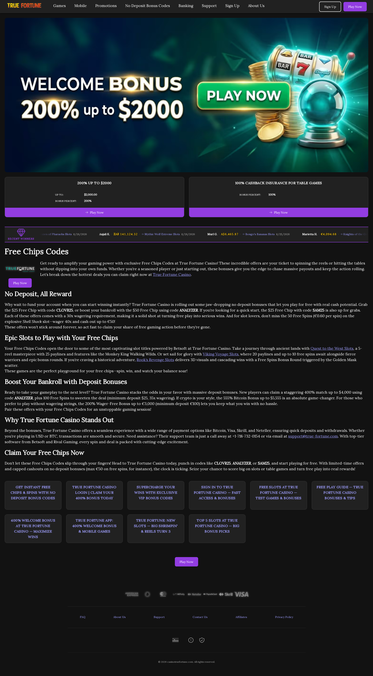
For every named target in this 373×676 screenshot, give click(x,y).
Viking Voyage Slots (220, 354)
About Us (256, 5)
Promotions (106, 5)
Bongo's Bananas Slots (238, 234)
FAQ (82, 617)
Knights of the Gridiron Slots (341, 234)
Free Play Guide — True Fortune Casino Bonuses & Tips (340, 492)
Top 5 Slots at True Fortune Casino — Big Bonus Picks (217, 526)
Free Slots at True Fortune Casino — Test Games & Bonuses (278, 492)
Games (59, 5)
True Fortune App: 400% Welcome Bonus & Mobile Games (94, 526)
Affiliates (241, 617)
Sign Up (232, 5)
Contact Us (200, 617)
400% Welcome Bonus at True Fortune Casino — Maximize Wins (33, 528)
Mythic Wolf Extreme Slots (140, 234)
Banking (186, 5)
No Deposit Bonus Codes (147, 5)
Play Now (355, 7)
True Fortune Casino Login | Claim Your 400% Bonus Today (94, 492)
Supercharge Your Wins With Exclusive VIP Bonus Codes (155, 492)
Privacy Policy (284, 617)
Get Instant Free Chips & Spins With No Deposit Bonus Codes (33, 492)
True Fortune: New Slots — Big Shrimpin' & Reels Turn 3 (156, 526)
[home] (25, 10)
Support (209, 5)
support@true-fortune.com (313, 436)
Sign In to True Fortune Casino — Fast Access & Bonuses (217, 492)
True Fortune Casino (172, 274)
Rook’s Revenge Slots (155, 359)
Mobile (80, 5)
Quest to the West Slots (332, 348)
